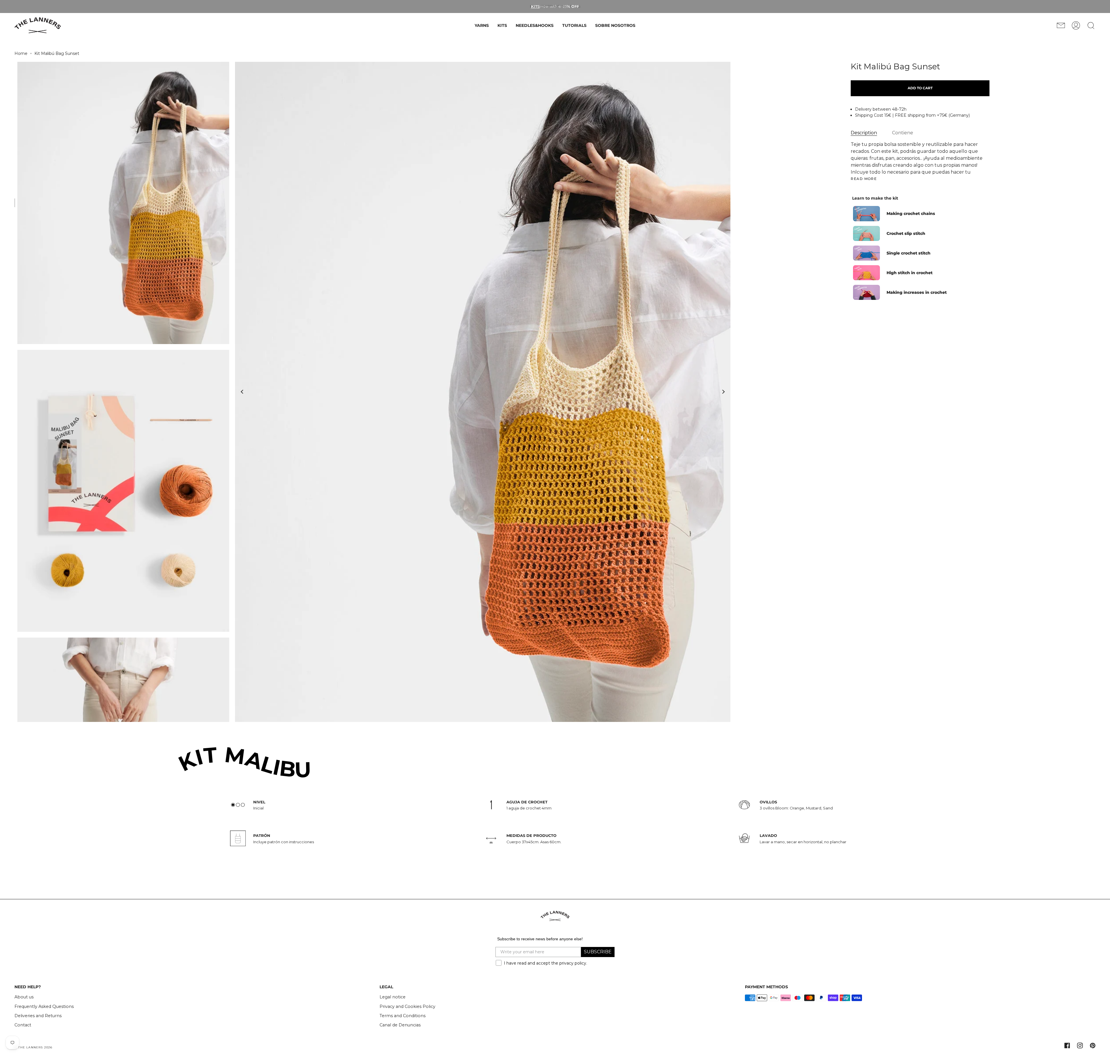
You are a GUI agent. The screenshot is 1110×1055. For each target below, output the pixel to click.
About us (24, 997)
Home (20, 53)
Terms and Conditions (403, 1015)
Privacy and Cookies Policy (407, 1006)
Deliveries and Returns (38, 1015)
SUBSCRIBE (598, 951)
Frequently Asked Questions (44, 1006)
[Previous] (242, 392)
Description (864, 132)
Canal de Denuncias (400, 1025)
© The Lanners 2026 (33, 1047)
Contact (22, 1025)
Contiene (902, 132)
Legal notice (393, 997)
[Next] (723, 392)
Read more (864, 179)
